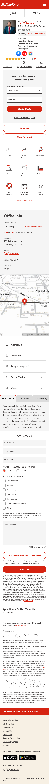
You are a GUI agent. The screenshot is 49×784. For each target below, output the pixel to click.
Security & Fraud (9, 727)
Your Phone (9, 451)
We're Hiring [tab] (41, 398)
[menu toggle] (45, 5)
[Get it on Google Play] (27, 757)
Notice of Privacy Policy (11, 738)
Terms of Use (7, 735)
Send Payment (24, 137)
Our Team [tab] (24, 398)
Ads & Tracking (8, 724)
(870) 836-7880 (11, 253)
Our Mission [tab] (8, 399)
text (12, 232)
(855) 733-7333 (28, 600)
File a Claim (24, 128)
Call (6, 232)
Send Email (24, 569)
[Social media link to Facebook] (18, 53)
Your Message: (10, 524)
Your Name (9, 443)
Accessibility (7, 731)
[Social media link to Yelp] (24, 53)
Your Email (8, 460)
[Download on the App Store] (10, 757)
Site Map (6, 745)
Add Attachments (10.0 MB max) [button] (24, 555)
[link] (12, 4)
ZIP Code (12, 100)
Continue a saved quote (24, 117)
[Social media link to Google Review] (30, 53)
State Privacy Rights (10, 742)
